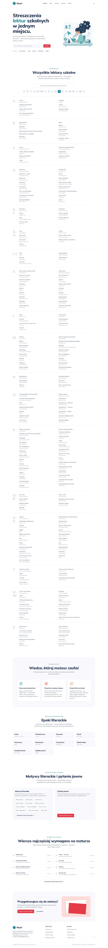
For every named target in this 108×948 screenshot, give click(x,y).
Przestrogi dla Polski (64, 475)
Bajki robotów (23, 122)
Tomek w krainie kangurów (66, 569)
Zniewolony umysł (63, 635)
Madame (21, 337)
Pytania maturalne (71, 929)
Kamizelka (22, 284)
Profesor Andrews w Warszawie (67, 462)
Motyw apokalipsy (20, 806)
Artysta (61, 104)
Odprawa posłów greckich (26, 407)
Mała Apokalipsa (23, 345)
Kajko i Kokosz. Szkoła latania (27, 271)
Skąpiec (21, 530)
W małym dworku (24, 604)
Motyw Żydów (29, 799)
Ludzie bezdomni (63, 319)
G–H (42, 91)
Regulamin (84, 944)
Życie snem (62, 639)
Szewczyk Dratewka (64, 534)
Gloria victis (22, 235)
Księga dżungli (63, 297)
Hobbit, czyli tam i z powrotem (67, 239)
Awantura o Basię (63, 109)
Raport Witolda (23, 499)
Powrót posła (62, 445)
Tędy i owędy (22, 582)
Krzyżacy (61, 292)
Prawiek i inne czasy (64, 453)
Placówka (22, 477)
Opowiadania (62, 398)
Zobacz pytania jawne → (65, 815)
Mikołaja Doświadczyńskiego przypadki (69, 341)
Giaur (20, 231)
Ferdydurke (40, 51)
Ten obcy (21, 578)
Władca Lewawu (63, 608)
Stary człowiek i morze (25, 555)
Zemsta (21, 643)
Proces (60, 458)
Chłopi (47, 51)
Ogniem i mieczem (24, 416)
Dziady (34, 51)
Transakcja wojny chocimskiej (67, 578)
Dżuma (61, 199)
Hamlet (61, 231)
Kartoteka (22, 297)
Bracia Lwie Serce (63, 134)
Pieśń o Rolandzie (24, 468)
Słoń (20, 538)
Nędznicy (21, 385)
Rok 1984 (21, 507)
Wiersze (57, 3)
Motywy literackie (49, 937)
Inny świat (22, 262)
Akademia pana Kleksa (25, 104)
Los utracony (62, 314)
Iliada (20, 253)
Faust (20, 217)
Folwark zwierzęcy (64, 217)
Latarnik (21, 319)
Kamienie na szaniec (24, 275)
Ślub (60, 543)
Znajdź (47, 46)
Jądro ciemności (63, 257)
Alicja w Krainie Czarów (25, 109)
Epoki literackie (49, 932)
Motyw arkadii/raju (32, 806)
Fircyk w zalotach (63, 213)
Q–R (70, 91)
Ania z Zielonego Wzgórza (26, 113)
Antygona (61, 100)
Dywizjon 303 (62, 169)
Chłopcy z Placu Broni (25, 156)
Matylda (21, 358)
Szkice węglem (63, 538)
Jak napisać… (40, 911)
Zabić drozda (22, 626)
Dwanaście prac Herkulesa (26, 195)
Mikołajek (61, 345)
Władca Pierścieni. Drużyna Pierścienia (69, 617)
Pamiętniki (22, 438)
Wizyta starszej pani (64, 604)
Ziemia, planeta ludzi (64, 631)
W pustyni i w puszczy (25, 608)
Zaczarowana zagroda (25, 631)
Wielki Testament (63, 595)
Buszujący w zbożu (64, 138)
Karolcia (21, 292)
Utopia (21, 595)
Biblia (60, 122)
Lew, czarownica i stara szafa (27, 323)
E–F (38, 91)
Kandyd (21, 288)
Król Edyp (61, 288)
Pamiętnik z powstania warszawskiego (29, 433)
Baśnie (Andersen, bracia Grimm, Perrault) (30, 131)
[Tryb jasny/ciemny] (94, 3)
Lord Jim (21, 327)
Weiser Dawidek (23, 613)
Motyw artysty (43, 806)
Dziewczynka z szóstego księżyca (68, 191)
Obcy (20, 403)
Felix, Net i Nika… (23, 222)
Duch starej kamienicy (25, 191)
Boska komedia (63, 129)
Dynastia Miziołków (24, 199)
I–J (45, 91)
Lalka (29, 51)
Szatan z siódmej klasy (65, 525)
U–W (80, 91)
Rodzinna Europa (23, 503)
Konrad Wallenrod (64, 275)
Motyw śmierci (19, 799)
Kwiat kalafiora (63, 301)
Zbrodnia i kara (23, 635)
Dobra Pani (22, 178)
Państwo (21, 459)
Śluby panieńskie (63, 547)
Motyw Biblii (44, 810)
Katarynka (22, 301)
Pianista (21, 464)
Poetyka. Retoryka (64, 436)
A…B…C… (21, 100)
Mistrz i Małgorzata (64, 354)
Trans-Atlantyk (63, 573)
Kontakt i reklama (91, 944)
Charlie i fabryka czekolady (26, 151)
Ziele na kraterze (63, 626)
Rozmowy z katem (64, 503)
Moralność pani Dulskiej (65, 367)
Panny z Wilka (23, 455)
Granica (21, 244)
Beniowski (22, 136)
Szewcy (61, 530)
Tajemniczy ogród (24, 569)
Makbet (21, 341)
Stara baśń (22, 551)
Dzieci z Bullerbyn (63, 178)
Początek (21, 485)
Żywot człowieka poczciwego (66, 643)
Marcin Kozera (23, 354)
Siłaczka (21, 525)
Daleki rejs (22, 169)
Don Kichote (22, 187)
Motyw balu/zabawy (21, 810)
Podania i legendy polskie (66, 429)
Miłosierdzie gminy (64, 350)
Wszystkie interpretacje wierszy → (54, 881)
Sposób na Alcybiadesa (25, 547)
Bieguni (61, 125)
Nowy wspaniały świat (65, 385)
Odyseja (21, 411)
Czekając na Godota (64, 156)
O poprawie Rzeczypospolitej (27, 398)
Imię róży (21, 257)
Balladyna (22, 127)
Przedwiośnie (62, 471)
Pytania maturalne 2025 (26, 911)
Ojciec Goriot (22, 420)
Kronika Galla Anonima (65, 284)
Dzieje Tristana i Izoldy (65, 182)
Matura (70, 3)
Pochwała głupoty (24, 481)
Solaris (21, 543)
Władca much (62, 613)
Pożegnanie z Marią (64, 449)
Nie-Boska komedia (64, 376)
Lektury (45, 3)
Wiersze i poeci (49, 935)
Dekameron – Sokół (24, 174)
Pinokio (21, 472)
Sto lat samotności (24, 560)
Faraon (21, 213)
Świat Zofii (62, 551)
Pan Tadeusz (22, 51)
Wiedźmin (61, 591)
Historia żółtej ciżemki (65, 235)
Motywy (63, 3)
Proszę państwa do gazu (65, 466)
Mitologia (61, 358)
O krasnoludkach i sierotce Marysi (28, 394)
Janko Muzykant (63, 253)
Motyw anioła (29, 803)
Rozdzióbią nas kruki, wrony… (66, 499)
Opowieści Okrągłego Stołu (66, 416)
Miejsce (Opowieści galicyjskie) (67, 337)
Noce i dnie (62, 380)
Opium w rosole (63, 394)
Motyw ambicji (19, 803)
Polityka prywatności (76, 944)
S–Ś (73, 91)
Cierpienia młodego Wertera (66, 147)
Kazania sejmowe (24, 305)
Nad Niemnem (23, 376)
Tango (21, 573)
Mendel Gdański (23, 367)
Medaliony (22, 363)
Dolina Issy (22, 182)
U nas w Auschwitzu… (25, 591)
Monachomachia (63, 363)
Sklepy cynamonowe (24, 534)
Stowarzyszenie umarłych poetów (68, 517)
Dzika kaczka (62, 195)
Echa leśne (22, 209)
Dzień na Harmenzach (65, 187)
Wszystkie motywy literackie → (25, 815)
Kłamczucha (62, 271)
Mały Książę (22, 350)
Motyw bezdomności (33, 810)
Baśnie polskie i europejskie (26, 134)
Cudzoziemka (62, 151)
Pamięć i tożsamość (24, 429)
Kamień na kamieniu (24, 279)
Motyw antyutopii (39, 803)
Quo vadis (22, 494)
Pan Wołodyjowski (24, 446)
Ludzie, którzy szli (63, 323)
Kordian (61, 279)
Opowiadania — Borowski (66, 403)
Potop (60, 440)
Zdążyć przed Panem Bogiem (27, 639)
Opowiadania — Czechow (66, 407)
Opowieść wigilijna (64, 420)
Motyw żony (39, 799)
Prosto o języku (71, 935)
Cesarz (21, 147)
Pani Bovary (22, 451)
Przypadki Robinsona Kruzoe (66, 484)
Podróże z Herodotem (65, 432)
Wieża (60, 600)
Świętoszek (62, 555)
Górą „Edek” (22, 239)
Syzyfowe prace (63, 521)
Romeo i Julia (62, 494)
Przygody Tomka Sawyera (66, 479)
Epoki (51, 3)
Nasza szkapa (23, 380)
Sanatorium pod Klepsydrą (26, 521)
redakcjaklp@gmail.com (23, 936)
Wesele (21, 617)
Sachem (21, 517)
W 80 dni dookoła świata (26, 600)
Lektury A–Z (48, 929)
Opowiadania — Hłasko (65, 411)
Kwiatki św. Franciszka (65, 305)
